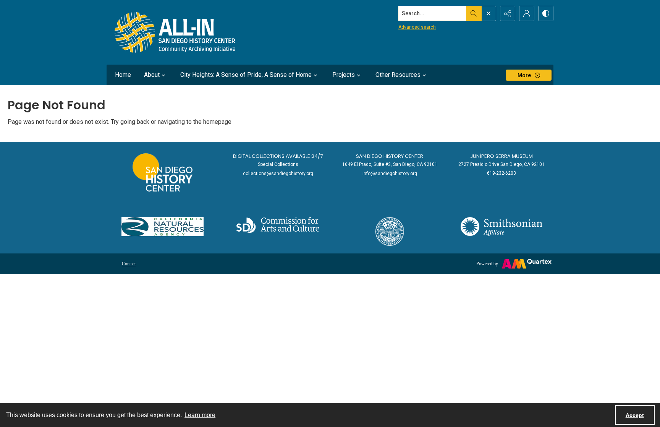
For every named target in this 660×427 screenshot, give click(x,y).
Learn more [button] (199, 415)
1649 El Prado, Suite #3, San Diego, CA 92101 (389, 164)
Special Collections (278, 164)
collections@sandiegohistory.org (278, 173)
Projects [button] (343, 74)
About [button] (152, 74)
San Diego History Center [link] (389, 156)
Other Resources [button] (398, 74)
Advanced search (417, 27)
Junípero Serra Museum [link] (501, 156)
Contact (129, 263)
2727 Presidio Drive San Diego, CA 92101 (501, 164)
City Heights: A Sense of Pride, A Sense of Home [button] (246, 74)
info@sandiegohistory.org (389, 173)
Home (123, 74)
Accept (635, 415)
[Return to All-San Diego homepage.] (175, 32)
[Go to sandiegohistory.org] (162, 172)
